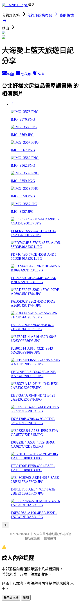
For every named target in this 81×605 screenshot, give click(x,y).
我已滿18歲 (11, 598)
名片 (41, 74)
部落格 (26, 74)
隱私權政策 (32, 538)
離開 (26, 598)
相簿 (11, 74)
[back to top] (5, 525)
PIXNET (24, 534)
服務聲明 (50, 538)
